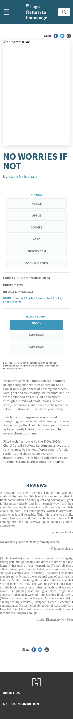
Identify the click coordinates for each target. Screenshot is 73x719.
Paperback (37, 335)
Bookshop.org (36, 263)
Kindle (37, 203)
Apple (36, 215)
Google (36, 227)
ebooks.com (36, 251)
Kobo (36, 239)
